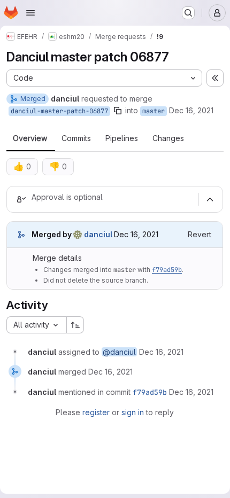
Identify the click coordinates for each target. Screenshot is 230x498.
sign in (132, 412)
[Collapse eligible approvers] (209, 199)
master (153, 111)
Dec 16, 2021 (191, 110)
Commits (76, 138)
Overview (30, 138)
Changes (168, 138)
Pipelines (121, 138)
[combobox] (36, 324)
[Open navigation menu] (30, 12)
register (96, 412)
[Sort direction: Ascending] (75, 324)
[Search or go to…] (188, 12)
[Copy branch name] (117, 110)
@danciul (119, 351)
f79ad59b (167, 270)
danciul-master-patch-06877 (59, 111)
